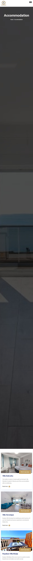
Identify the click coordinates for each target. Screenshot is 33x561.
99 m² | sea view (25, 472)
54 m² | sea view (25, 549)
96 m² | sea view (25, 511)
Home (11, 19)
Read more (5, 486)
